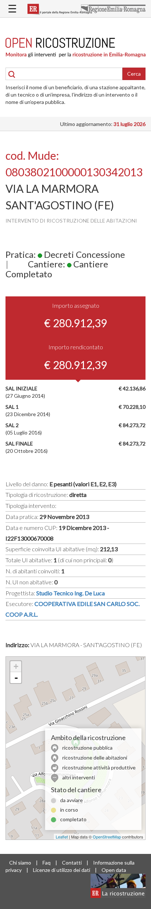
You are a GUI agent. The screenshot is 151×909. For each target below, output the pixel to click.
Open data (114, 870)
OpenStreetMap (107, 837)
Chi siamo (20, 862)
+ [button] (16, 666)
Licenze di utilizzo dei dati (61, 870)
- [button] (16, 677)
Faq (47, 862)
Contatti (72, 862)
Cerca (134, 74)
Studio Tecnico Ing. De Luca (70, 592)
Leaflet (62, 837)
